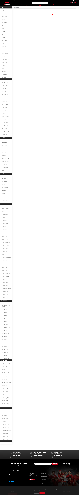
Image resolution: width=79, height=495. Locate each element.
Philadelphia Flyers (5, 86)
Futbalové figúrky (4, 278)
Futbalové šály (4, 226)
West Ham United (4, 22)
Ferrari (3, 140)
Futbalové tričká (4, 207)
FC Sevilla (3, 31)
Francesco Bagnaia (5, 200)
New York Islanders (5, 85)
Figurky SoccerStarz (5, 61)
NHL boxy (3, 135)
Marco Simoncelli (5, 194)
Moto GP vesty (4, 414)
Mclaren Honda (4, 145)
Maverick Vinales (4, 185)
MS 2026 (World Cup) (5, 62)
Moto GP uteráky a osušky (6, 424)
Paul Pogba (3, 68)
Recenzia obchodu (5, 0)
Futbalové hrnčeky (5, 238)
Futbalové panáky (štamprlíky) (6, 244)
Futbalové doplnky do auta (6, 288)
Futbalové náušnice (5, 251)
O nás (14, 0)
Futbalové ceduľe (4, 264)
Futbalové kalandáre (5, 266)
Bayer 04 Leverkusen (5, 49)
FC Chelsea (3, 10)
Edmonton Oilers (4, 98)
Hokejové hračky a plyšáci (6, 346)
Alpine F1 (3, 151)
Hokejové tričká (4, 303)
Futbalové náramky (5, 248)
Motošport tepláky (5, 373)
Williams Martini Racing (5, 146)
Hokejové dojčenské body (6, 358)
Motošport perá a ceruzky (6, 406)
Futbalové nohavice (5, 218)
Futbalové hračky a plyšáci (6, 281)
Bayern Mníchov (4, 46)
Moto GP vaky (4, 423)
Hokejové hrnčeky (5, 330)
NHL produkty (4, 132)
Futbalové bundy (4, 217)
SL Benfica (3, 56)
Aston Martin (4, 152)
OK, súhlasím (42, 492)
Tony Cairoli (4, 184)
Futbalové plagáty (5, 263)
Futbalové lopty (4, 267)
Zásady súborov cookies (44, 476)
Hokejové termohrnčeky (6, 333)
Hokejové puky (4, 343)
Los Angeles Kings (5, 82)
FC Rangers (3, 52)
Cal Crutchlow (4, 182)
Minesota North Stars (5, 129)
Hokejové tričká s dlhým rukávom (6, 306)
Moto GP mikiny (4, 411)
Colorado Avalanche (5, 92)
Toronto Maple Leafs (5, 112)
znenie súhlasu (53, 465)
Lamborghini (4, 155)
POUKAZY (56, 5)
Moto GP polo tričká (5, 439)
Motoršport (3, 137)
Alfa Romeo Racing (5, 148)
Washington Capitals (5, 115)
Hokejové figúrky (4, 345)
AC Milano (3, 37)
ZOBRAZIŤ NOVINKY (49, 5)
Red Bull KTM (4, 190)
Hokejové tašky (4, 321)
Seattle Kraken (4, 126)
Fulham (3, 25)
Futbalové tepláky (4, 220)
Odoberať (55, 463)
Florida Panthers (4, 100)
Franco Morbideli (4, 196)
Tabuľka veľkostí (43, 477)
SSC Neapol (3, 43)
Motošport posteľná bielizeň (6, 382)
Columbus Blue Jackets (5, 94)
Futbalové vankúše (5, 233)
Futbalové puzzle (4, 279)
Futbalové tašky (4, 229)
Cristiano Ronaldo (5, 67)
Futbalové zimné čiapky (5, 224)
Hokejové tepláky (4, 314)
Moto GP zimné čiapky (5, 418)
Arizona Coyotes (4, 107)
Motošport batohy (5, 378)
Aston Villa (3, 21)
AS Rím (3, 41)
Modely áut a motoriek (5, 160)
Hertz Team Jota (4, 164)
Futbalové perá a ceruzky (6, 275)
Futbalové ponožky (5, 297)
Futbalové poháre (5, 239)
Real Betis (3, 32)
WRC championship (5, 167)
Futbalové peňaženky (5, 289)
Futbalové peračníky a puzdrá (6, 272)
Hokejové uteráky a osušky (6, 327)
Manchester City (4, 16)
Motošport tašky (4, 379)
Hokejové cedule (4, 340)
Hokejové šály (4, 318)
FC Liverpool (4, 13)
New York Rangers (5, 104)
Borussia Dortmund (5, 47)
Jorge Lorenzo (4, 178)
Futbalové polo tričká (5, 208)
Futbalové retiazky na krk (6, 247)
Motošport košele (5, 366)
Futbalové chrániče (5, 269)
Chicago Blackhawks (5, 116)
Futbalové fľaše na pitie (5, 241)
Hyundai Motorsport (5, 163)
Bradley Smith (4, 193)
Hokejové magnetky (5, 351)
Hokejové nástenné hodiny (6, 337)
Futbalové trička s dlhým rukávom (6, 211)
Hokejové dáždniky (5, 354)
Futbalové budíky (4, 260)
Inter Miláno (4, 38)
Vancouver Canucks (5, 113)
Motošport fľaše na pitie (6, 388)
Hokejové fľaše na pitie (5, 331)
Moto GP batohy (4, 420)
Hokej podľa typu (4, 300)
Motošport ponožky (5, 400)
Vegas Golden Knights (5, 125)
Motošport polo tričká (5, 404)
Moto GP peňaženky (5, 433)
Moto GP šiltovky (4, 417)
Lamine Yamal (4, 77)
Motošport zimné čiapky (5, 376)
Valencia (3, 35)
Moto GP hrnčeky (4, 426)
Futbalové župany (4, 295)
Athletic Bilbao (4, 34)
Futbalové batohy (4, 227)
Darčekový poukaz (4, 441)
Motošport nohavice (5, 372)
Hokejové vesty (4, 311)
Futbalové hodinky (5, 258)
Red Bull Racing (4, 142)
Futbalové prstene (5, 250)
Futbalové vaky (4, 230)
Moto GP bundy (4, 412)
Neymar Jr (3, 64)
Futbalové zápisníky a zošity (6, 273)
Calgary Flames (4, 89)
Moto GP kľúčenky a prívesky (6, 430)
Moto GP (2, 173)
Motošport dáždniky (5, 398)
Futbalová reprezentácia (6, 59)
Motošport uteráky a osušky (6, 384)
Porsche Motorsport (5, 158)
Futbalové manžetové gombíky (5, 254)
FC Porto (3, 55)
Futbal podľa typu (4, 203)
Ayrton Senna (4, 154)
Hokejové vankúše (5, 325)
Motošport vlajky (4, 394)
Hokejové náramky (5, 336)
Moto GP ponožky (5, 436)
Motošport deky (4, 385)
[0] (70, 2)
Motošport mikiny (4, 367)
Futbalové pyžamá (4, 292)
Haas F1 (3, 149)
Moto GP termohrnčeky (5, 429)
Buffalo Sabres (4, 83)
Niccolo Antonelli (5, 187)
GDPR (42, 474)
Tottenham (3, 18)
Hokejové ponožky (5, 357)
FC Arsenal (3, 12)
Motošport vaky (4, 381)
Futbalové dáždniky (5, 291)
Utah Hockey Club (4, 134)
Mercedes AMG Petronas (6, 143)
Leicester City (4, 19)
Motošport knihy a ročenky (6, 401)
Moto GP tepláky (4, 415)
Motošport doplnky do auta (6, 395)
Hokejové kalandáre (5, 342)
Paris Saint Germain (5, 53)
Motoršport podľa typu (4, 360)
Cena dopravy (42, 482)
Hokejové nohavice (5, 312)
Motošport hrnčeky (5, 387)
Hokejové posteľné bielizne (6, 324)
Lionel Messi (4, 65)
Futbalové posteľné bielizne (6, 232)
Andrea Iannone (4, 179)
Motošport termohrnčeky (6, 390)
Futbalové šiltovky (5, 223)
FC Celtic (3, 50)
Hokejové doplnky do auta (6, 352)
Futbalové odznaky (5, 285)
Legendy (3, 58)
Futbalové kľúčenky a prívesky (6, 245)
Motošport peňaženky (5, 397)
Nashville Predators (5, 103)
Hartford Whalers (5, 128)
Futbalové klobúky (5, 294)
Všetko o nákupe (10, 0)
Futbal (2, 7)
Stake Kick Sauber (4, 166)
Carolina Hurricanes (5, 91)
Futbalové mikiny (4, 215)
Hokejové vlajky (4, 339)
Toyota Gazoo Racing (5, 161)
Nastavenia (36, 492)
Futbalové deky (4, 236)
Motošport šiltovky (5, 375)
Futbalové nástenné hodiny (6, 257)
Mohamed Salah (4, 74)
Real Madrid (3, 28)
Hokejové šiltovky (4, 315)
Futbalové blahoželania (5, 276)
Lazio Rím (3, 44)
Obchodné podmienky (43, 473)
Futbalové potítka (4, 270)
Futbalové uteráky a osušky (6, 235)
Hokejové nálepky (4, 348)
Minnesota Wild (4, 101)
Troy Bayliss (4, 197)
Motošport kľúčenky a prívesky (5, 392)
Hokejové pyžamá (4, 355)
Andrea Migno (4, 199)
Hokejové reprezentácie (5, 131)
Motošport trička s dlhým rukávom (6, 364)
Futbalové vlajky (4, 261)
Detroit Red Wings (5, 97)
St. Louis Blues (4, 110)
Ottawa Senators (4, 106)
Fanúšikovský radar (43, 480)
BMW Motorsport (4, 157)
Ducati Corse (4, 202)
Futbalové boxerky (5, 298)
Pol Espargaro (4, 188)
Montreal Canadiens (5, 122)
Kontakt (17, 0)
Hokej (2, 79)
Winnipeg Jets (4, 88)
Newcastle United (4, 15)
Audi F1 (3, 170)
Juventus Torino (4, 40)
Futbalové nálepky (5, 282)
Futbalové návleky (5, 214)
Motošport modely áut (5, 403)
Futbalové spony (4, 255)
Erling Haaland (4, 71)
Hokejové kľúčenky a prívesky (6, 334)
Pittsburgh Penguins (5, 109)
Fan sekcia (32, 479)
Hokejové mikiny (4, 308)
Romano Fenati (4, 191)
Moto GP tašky (4, 421)
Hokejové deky (4, 328)
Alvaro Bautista (4, 181)
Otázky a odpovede (43, 479)
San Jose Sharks (4, 119)
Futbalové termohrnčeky (6, 242)
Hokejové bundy (4, 309)
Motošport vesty (4, 370)
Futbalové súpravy (5, 221)
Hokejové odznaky (5, 349)
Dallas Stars (4, 95)
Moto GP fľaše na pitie (5, 427)
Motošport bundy (4, 369)
